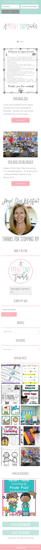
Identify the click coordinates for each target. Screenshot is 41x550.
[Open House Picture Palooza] (30, 457)
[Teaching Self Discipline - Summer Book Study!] (30, 436)
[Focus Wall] (30, 416)
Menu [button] (22, 41)
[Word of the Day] (10, 374)
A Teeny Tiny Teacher (20, 27)
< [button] (3, 497)
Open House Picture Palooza (20, 162)
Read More (20, 120)
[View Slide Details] (19, 498)
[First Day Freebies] (10, 457)
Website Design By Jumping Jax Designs (27, 547)
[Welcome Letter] (10, 395)
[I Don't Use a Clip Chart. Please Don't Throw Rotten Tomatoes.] (30, 395)
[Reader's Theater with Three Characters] (30, 374)
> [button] (34, 497)
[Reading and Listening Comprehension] (10, 436)
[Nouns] (10, 416)
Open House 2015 (20, 98)
